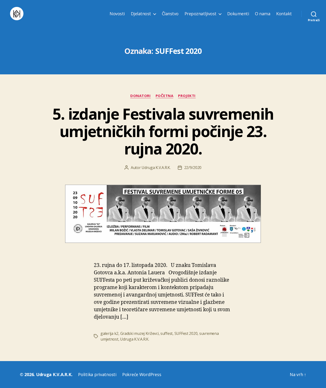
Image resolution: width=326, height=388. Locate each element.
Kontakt (284, 13)
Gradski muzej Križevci (139, 333)
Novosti (117, 13)
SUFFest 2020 (186, 333)
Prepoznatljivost (200, 13)
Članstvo (170, 13)
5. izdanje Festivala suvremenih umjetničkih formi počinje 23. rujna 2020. (163, 131)
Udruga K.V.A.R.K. (156, 167)
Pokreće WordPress (141, 374)
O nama (262, 13)
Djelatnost (141, 13)
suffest (166, 333)
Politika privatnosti (97, 374)
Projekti (186, 95)
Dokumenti (238, 13)
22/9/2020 (193, 167)
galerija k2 (109, 333)
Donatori (140, 95)
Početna (165, 95)
